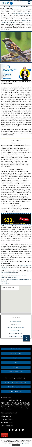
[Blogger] (13, 430)
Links (15, 362)
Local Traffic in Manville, (15, 333)
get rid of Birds (5, 283)
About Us (15, 358)
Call (26, 339)
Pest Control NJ (15, 349)
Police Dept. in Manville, (15, 336)
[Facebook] (9, 430)
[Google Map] (23, 430)
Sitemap (15, 367)
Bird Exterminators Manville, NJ (9, 277)
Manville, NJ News (16, 324)
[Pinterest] (19, 430)
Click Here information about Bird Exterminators (14, 275)
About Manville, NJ (16, 330)
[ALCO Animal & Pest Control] (7, 4)
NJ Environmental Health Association (16, 382)
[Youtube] (16, 430)
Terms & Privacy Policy (15, 371)
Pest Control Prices (15, 353)
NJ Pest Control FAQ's (15, 391)
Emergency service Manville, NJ (15, 327)
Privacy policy (22, 443)
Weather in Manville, (15, 321)
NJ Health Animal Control (15, 386)
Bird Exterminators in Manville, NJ (21, 10)
